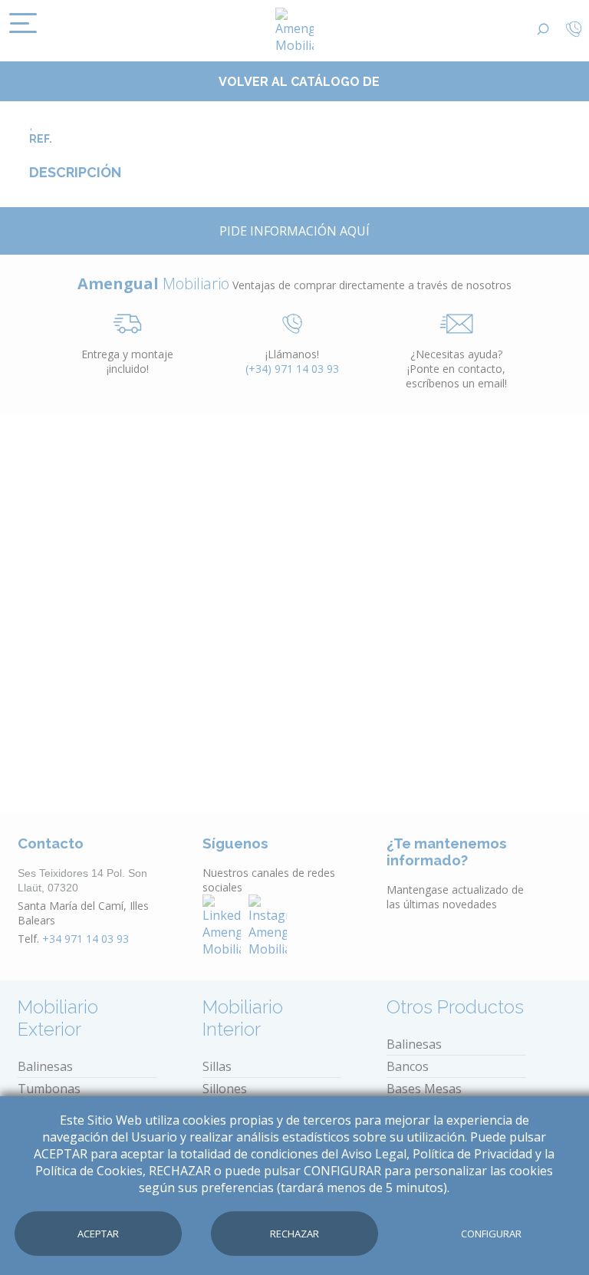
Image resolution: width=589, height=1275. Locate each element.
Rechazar (294, 1233)
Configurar (491, 1233)
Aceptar (98, 1233)
